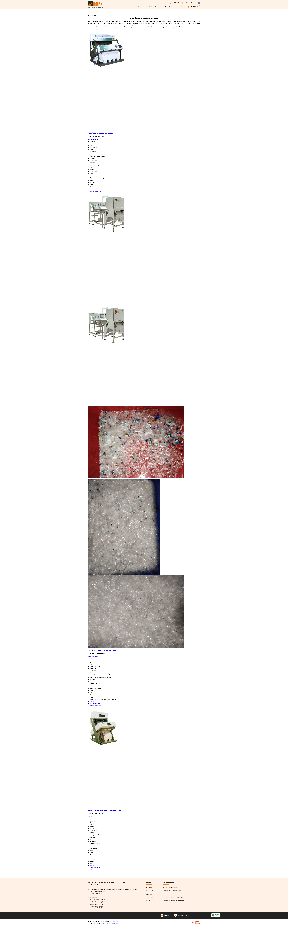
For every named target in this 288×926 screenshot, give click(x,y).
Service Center (169, 7)
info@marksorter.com (190, 3)
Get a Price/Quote (93, 139)
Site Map (148, 901)
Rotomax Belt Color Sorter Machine (173, 894)
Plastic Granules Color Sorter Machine (104, 810)
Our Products (159, 7)
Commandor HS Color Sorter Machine (173, 900)
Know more (91, 188)
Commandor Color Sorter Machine (172, 890)
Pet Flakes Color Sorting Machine (102, 650)
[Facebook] (199, 3)
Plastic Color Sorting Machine (100, 133)
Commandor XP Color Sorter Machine (173, 897)
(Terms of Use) (115, 921)
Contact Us (179, 7)
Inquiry (193, 6)
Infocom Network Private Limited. (110, 923)
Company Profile (148, 7)
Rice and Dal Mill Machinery (170, 887)
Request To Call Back (95, 191)
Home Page (138, 7)
